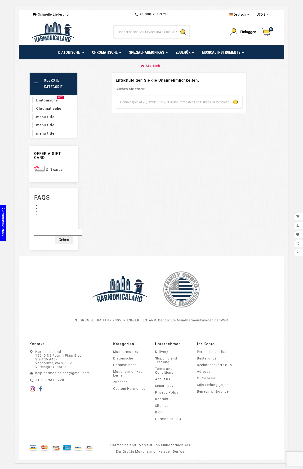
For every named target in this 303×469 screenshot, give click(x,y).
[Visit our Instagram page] (32, 390)
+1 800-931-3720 (152, 14)
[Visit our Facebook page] (40, 390)
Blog (159, 412)
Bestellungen (208, 358)
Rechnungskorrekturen (216, 365)
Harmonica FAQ (168, 419)
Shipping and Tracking (166, 360)
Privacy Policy (167, 392)
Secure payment (168, 386)
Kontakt (162, 399)
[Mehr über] (53, 204)
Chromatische (125, 365)
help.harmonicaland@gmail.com (62, 373)
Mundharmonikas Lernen (128, 373)
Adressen (205, 371)
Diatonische (123, 358)
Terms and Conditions (164, 370)
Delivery (161, 352)
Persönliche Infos (211, 352)
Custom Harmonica (129, 388)
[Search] (183, 32)
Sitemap (162, 406)
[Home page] (120, 289)
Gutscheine (206, 378)
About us (162, 379)
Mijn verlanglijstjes (212, 385)
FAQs (42, 197)
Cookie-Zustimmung (3, 223)
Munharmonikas (126, 352)
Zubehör (120, 382)
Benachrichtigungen (214, 391)
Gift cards (54, 169)
